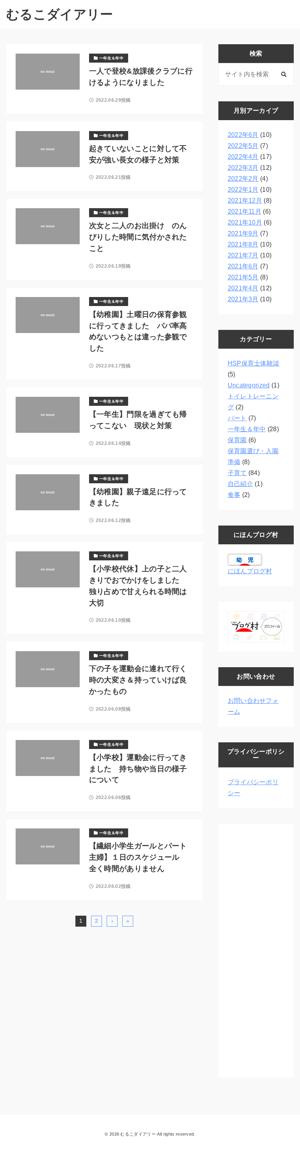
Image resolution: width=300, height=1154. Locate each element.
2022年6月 (243, 134)
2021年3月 (243, 299)
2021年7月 (243, 255)
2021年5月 (243, 277)
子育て (237, 473)
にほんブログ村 (250, 571)
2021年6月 (243, 266)
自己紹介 (240, 484)
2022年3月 (243, 167)
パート (237, 418)
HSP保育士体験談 (254, 363)
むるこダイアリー (59, 14)
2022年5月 (243, 145)
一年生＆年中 (247, 429)
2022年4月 (243, 156)
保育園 (237, 440)
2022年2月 (243, 178)
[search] (284, 74)
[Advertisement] (256, 950)
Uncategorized (249, 385)
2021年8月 (243, 244)
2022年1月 (243, 189)
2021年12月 (245, 200)
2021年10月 (245, 222)
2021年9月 (243, 233)
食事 (234, 494)
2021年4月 (243, 288)
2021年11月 (245, 211)
